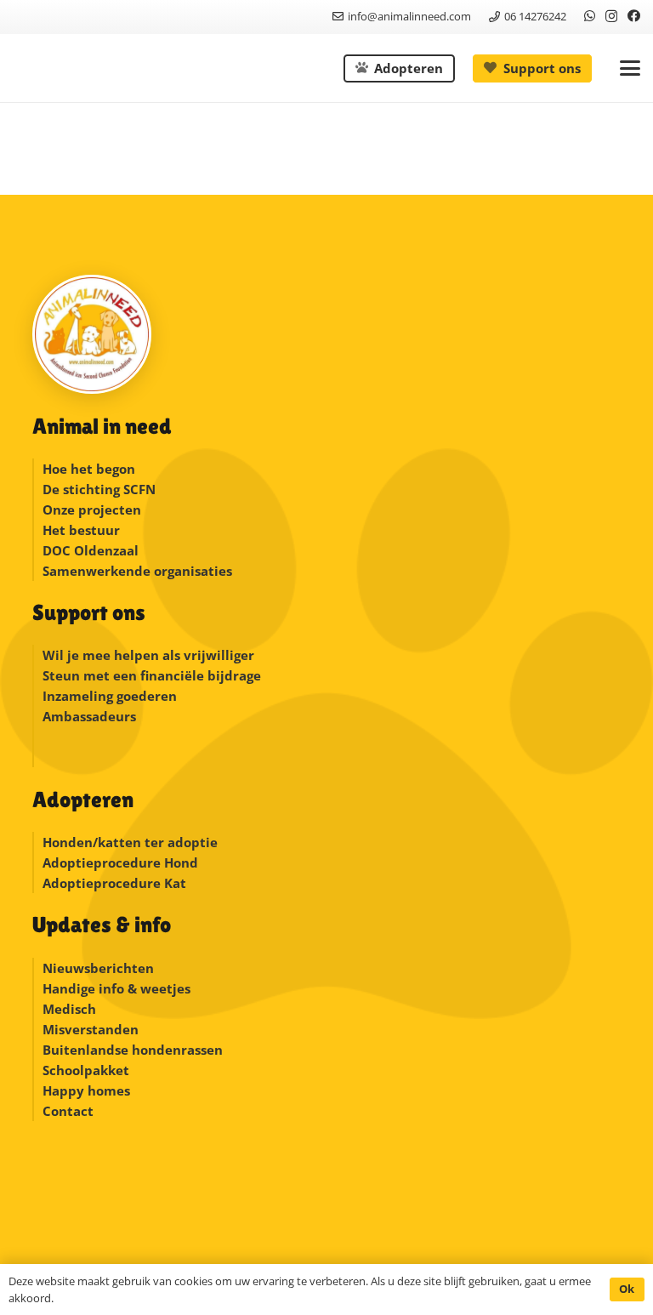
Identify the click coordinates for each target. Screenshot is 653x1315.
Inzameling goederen (111, 695)
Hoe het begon (89, 468)
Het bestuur (81, 529)
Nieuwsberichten (98, 967)
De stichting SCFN (99, 489)
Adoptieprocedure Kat (114, 882)
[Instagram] (611, 16)
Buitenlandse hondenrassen (133, 1049)
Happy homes (86, 1090)
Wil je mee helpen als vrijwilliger (148, 654)
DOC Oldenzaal (91, 550)
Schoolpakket (86, 1070)
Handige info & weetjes (116, 988)
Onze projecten (92, 509)
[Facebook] (633, 15)
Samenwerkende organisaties (137, 570)
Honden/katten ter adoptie (130, 842)
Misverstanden (91, 1029)
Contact (68, 1110)
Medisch (69, 1008)
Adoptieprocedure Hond (120, 862)
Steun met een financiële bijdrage (152, 675)
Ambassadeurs (89, 716)
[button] (630, 68)
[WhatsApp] (589, 15)
